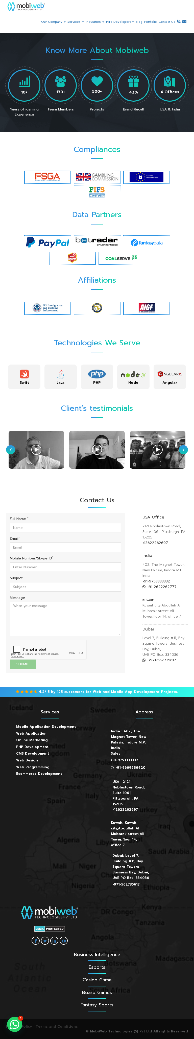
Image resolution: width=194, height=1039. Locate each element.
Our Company (52, 21)
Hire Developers (118, 21)
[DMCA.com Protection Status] (49, 929)
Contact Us (167, 21)
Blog (139, 21)
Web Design (27, 760)
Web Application (31, 733)
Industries (94, 21)
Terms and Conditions (57, 1026)
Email (15, 538)
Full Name (19, 519)
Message (17, 597)
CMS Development (32, 753)
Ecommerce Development (39, 773)
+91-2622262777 (162, 587)
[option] (24, 377)
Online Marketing (32, 740)
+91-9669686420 (130, 767)
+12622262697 (155, 543)
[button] (14, 1024)
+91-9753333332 (156, 581)
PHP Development (32, 746)
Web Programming (33, 767)
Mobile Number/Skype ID (31, 558)
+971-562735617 (161, 660)
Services (74, 21)
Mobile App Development (135, 691)
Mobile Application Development (46, 726)
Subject (16, 578)
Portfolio (150, 21)
